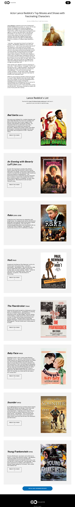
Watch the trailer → (14, 135)
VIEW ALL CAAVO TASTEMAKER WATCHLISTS (37, 488)
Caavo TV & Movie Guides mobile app (37, 101)
